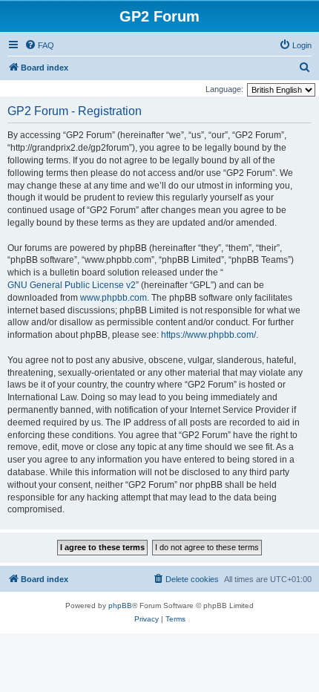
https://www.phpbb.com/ (208, 335)
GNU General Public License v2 (71, 285)
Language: (224, 89)
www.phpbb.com (113, 298)
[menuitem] (39, 45)
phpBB (120, 605)
